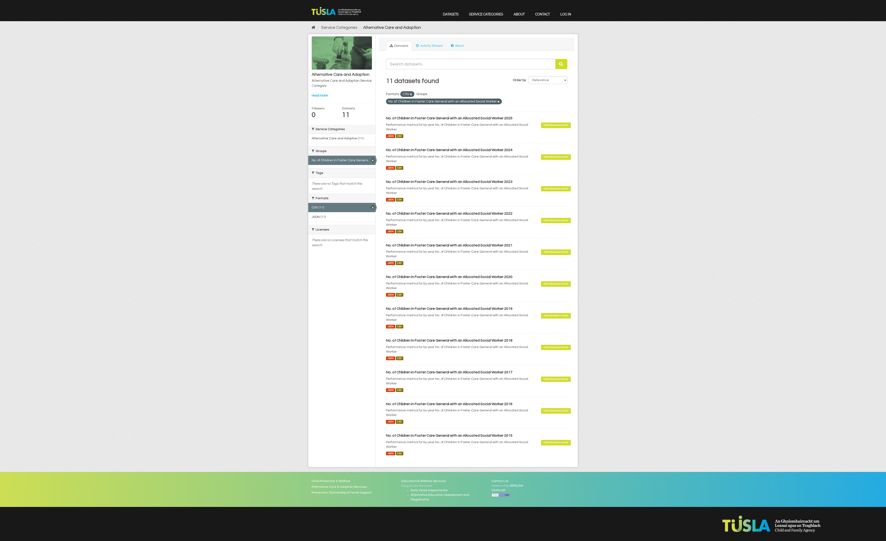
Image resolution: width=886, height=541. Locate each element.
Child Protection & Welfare (330, 481)
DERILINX (516, 485)
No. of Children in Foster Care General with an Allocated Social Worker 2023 (449, 182)
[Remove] (411, 94)
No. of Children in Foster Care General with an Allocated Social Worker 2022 (449, 213)
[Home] (313, 27)
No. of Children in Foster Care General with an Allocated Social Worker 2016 (449, 404)
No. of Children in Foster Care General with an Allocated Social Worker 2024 (449, 150)
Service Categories (486, 14)
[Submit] (561, 64)
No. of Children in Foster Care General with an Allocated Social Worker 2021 (449, 245)
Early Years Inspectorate (429, 490)
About (519, 14)
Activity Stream (431, 45)
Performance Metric (556, 125)
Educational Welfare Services (423, 481)
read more (320, 95)
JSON (390, 136)
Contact (542, 14)
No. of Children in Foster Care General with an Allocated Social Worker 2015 (449, 435)
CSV (399, 136)
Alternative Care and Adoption (392, 27)
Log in (565, 14)
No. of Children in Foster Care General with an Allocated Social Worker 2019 (449, 308)
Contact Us (499, 481)
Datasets (450, 14)
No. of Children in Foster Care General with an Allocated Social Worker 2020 (449, 277)
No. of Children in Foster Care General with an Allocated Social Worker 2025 (449, 118)
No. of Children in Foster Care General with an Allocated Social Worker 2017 (449, 372)
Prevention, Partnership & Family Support (341, 492)
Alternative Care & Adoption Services (339, 486)
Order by (519, 80)
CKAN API (498, 490)
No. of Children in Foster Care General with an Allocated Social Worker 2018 (449, 340)
